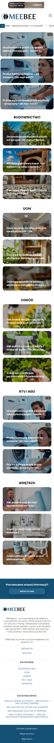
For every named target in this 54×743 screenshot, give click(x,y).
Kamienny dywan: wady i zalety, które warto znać (27, 192)
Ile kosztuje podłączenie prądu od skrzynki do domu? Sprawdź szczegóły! (27, 138)
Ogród (27, 300)
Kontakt (27, 653)
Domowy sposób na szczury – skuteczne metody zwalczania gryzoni (26, 283)
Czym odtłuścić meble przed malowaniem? (25, 557)
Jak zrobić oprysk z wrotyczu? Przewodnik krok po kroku (26, 321)
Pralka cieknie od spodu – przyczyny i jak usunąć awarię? (27, 702)
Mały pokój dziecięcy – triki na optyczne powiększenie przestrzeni (27, 715)
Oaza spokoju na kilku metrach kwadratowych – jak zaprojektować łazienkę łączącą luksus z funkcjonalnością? (26, 230)
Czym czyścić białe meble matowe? (23, 531)
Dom (27, 209)
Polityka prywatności (26, 728)
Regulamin (27, 739)
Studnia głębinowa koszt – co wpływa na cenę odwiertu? (26, 165)
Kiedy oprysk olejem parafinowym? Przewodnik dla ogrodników (26, 375)
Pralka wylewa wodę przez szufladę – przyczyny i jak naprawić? (26, 102)
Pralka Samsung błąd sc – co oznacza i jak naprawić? (21, 76)
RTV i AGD (27, 392)
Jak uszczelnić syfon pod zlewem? (27, 707)
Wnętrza (27, 483)
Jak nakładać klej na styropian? (27, 711)
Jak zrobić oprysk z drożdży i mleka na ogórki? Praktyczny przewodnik (25, 348)
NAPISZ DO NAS (27, 591)
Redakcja (27, 649)
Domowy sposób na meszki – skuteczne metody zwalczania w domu (26, 256)
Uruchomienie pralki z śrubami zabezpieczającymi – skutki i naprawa (23, 49)
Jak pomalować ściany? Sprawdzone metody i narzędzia (22, 504)
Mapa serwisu (27, 733)
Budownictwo (27, 117)
